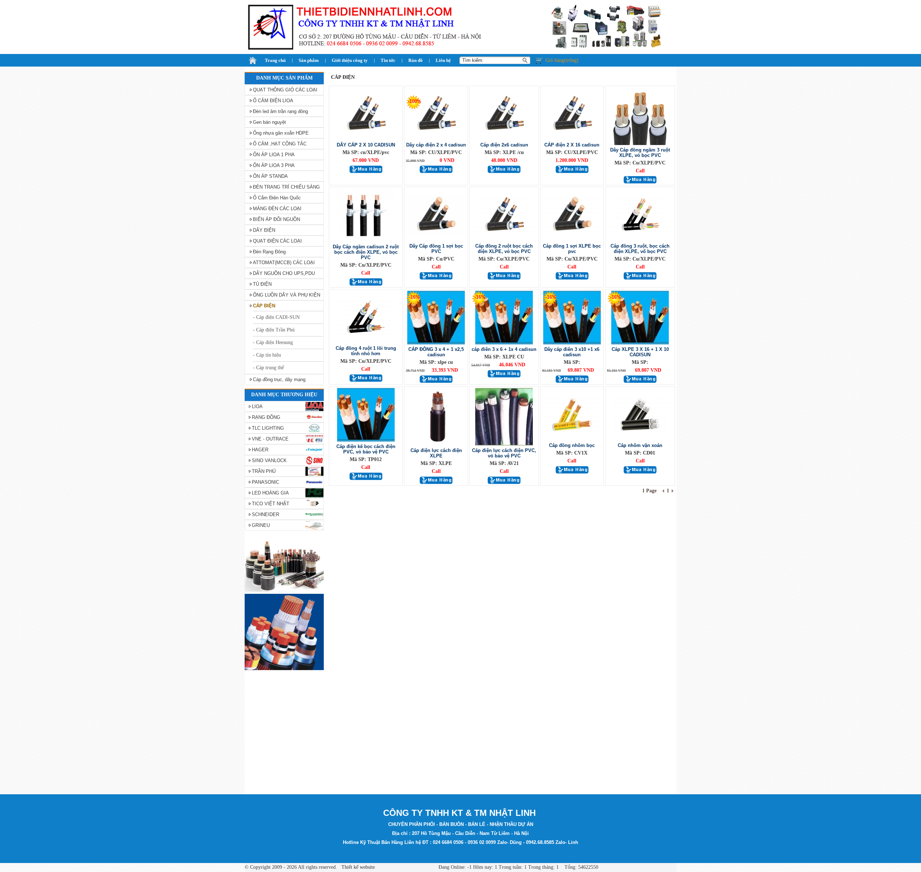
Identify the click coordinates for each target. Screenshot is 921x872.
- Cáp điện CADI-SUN (276, 317)
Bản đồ (415, 60)
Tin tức (388, 60)
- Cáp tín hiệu (267, 355)
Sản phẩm (309, 60)
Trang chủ (275, 60)
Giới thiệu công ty (350, 60)
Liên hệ (443, 60)
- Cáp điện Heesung (273, 342)
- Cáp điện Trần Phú (274, 330)
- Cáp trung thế (268, 367)
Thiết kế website (357, 867)
